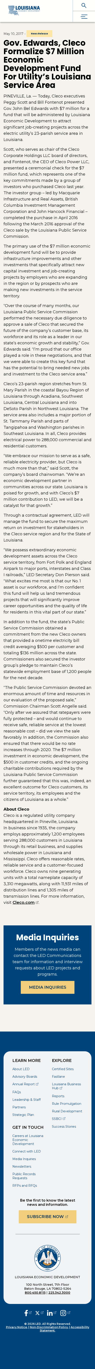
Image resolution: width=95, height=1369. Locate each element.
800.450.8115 (35, 1293)
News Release (39, 33)
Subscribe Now (51, 1216)
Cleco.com (26, 902)
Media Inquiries (47, 987)
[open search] (84, 5)
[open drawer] (84, 16)
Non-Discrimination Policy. (49, 1327)
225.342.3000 (59, 1293)
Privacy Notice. (17, 1327)
